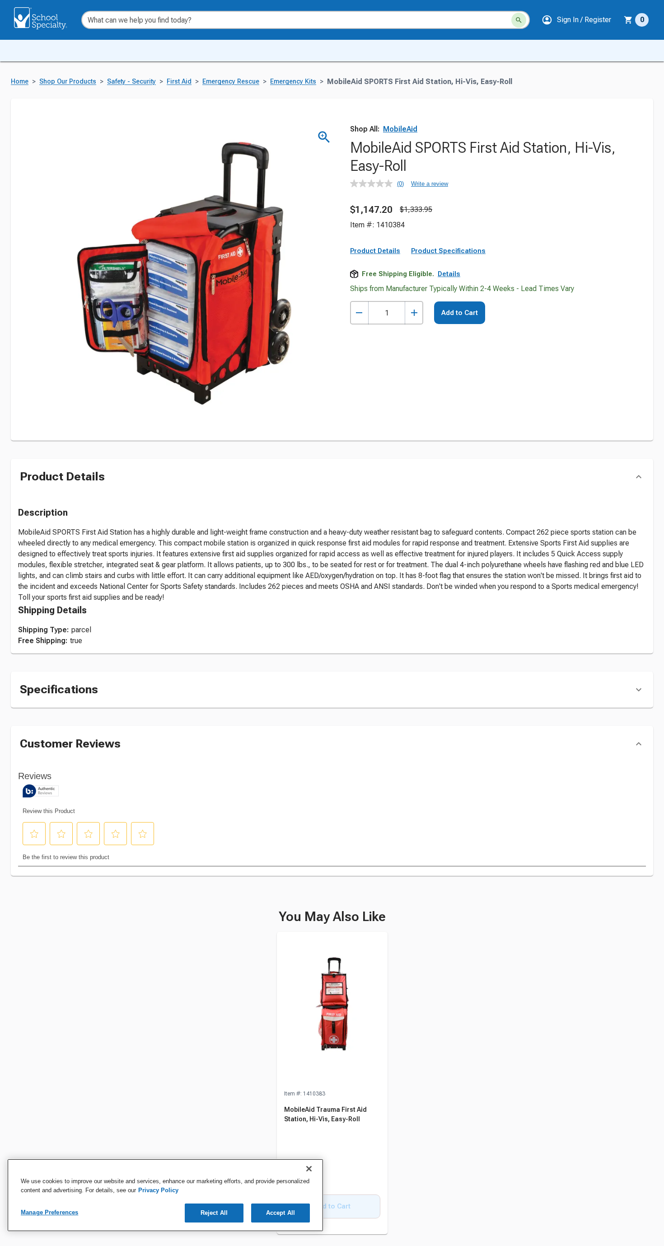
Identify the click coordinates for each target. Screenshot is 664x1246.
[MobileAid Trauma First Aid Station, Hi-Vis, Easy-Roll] (332, 1010)
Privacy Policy (158, 1190)
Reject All (214, 1212)
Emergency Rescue (230, 81)
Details (449, 274)
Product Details (375, 251)
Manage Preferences (49, 1212)
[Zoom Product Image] (324, 137)
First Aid (179, 81)
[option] (332, 1083)
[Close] (309, 1169)
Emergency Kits (293, 81)
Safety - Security (131, 81)
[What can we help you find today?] (518, 20)
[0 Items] (628, 19)
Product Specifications (448, 251)
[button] (576, 19)
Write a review (429, 183)
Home (19, 81)
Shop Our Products (67, 81)
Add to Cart (459, 313)
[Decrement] (359, 312)
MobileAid (400, 129)
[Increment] (414, 312)
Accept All (280, 1212)
